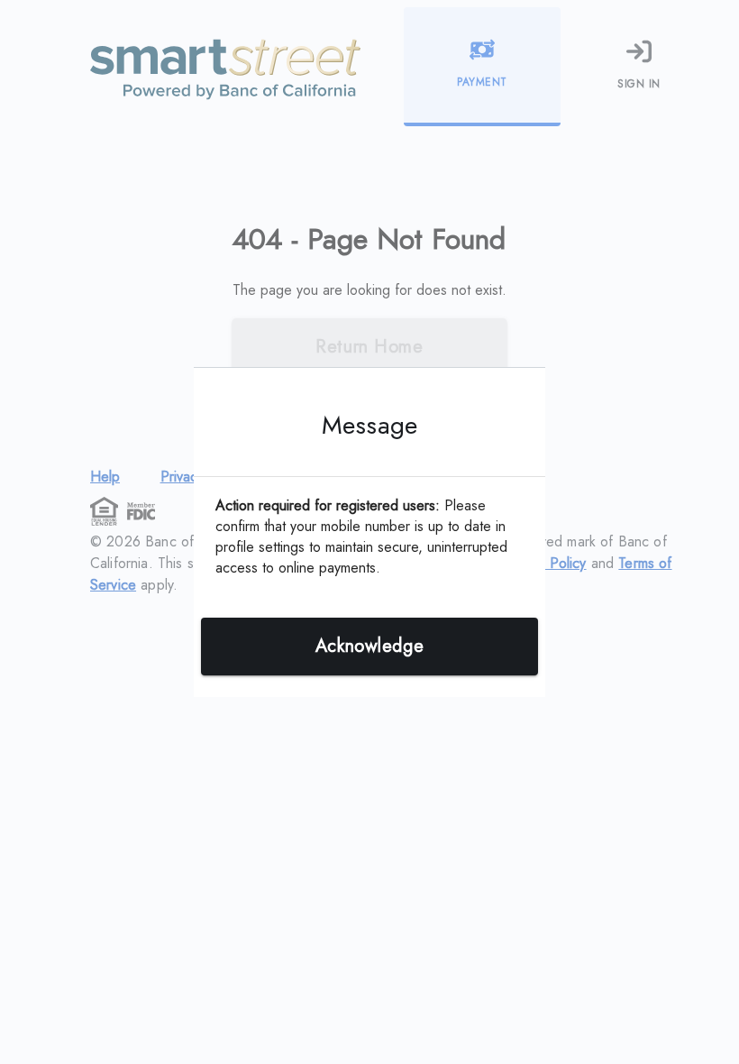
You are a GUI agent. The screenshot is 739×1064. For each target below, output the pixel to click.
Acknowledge (369, 646)
